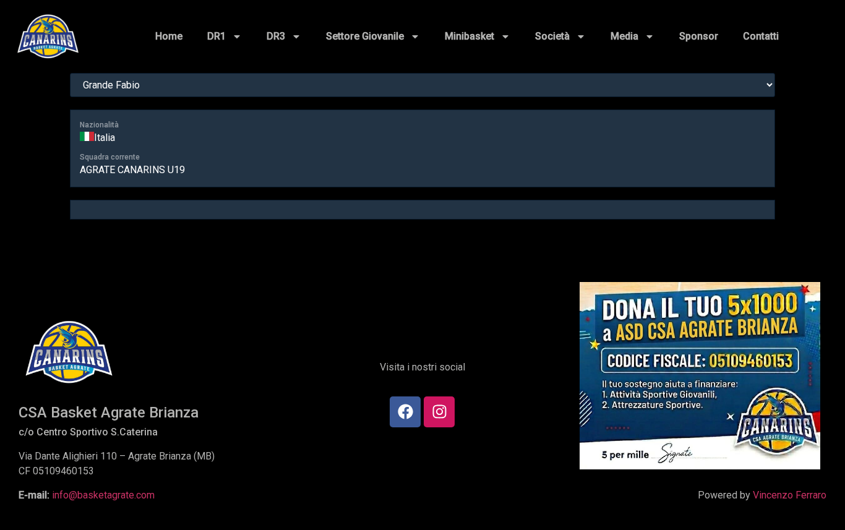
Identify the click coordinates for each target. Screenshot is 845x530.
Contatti (761, 36)
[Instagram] (439, 411)
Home (168, 36)
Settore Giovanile (365, 36)
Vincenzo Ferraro (789, 495)
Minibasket (469, 36)
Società (552, 36)
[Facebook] (405, 411)
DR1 (216, 36)
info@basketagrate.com (103, 495)
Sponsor (698, 36)
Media (624, 36)
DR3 (276, 36)
